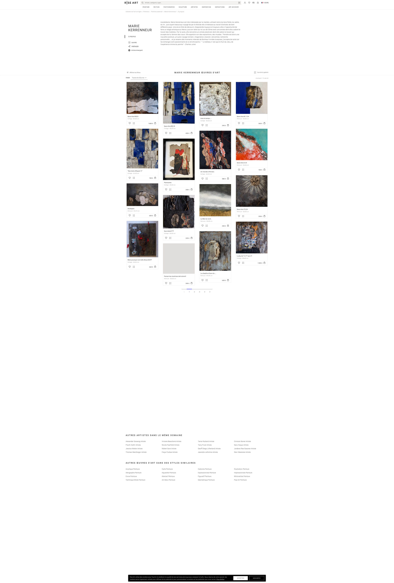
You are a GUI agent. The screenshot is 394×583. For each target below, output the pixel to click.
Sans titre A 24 (242, 163)
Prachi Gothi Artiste (133, 445)
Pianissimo (168, 182)
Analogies (131, 208)
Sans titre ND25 (133, 116)
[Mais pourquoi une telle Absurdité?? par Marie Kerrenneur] (142, 239)
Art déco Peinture (168, 480)
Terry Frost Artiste (205, 445)
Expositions (220, 7)
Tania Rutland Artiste (206, 441)
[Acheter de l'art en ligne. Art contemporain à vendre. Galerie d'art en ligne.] (131, 3)
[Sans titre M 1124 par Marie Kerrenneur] (251, 98)
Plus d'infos (220, 579)
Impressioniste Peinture (243, 473)
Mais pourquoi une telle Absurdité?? (140, 260)
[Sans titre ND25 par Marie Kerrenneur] (142, 98)
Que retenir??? (169, 231)
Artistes (194, 7)
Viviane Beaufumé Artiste (171, 441)
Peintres (146, 11)
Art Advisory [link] (234, 7)
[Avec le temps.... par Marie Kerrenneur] (215, 99)
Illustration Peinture (241, 469)
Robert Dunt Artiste (169, 449)
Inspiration (206, 7)
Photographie (169, 7)
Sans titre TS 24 (242, 209)
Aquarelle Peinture (169, 473)
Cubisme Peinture (204, 469)
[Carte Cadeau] (253, 2)
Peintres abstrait (157, 11)
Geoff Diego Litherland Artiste (209, 449)
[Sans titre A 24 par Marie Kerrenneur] (251, 144)
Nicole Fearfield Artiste (170, 445)
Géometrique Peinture (206, 480)
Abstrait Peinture (168, 476)
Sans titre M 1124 (243, 116)
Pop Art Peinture (240, 480)
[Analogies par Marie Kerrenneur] (142, 194)
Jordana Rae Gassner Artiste (245, 449)
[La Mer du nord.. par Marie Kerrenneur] (215, 200)
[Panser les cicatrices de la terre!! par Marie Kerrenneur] (179, 258)
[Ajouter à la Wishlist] (130, 123)
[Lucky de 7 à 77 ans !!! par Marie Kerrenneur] (251, 237)
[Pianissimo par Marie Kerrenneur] (179, 159)
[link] (239, 3)
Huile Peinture (167, 469)
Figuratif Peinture (204, 476)
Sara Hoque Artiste (241, 445)
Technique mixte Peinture (135, 480)
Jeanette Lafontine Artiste (208, 452)
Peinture (146, 7)
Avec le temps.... (206, 118)
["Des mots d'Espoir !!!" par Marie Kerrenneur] (142, 148)
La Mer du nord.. (206, 219)
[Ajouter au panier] (155, 123)
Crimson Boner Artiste (242, 441)
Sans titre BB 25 (169, 126)
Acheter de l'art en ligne (134, 11)
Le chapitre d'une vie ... (208, 273)
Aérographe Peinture (133, 473)
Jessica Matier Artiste (134, 449)
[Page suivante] (209, 291)
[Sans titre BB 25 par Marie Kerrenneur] (179, 103)
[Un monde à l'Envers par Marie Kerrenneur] (215, 150)
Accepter (240, 578)
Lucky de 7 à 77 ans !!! (244, 256)
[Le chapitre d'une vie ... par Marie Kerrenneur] (215, 251)
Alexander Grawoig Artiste (136, 441)
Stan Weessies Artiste (242, 452)
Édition (156, 7)
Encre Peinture (131, 476)
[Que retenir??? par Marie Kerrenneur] (179, 212)
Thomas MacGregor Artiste (136, 452)
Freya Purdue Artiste (169, 452)
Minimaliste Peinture (242, 476)
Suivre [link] (133, 42)
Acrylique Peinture (133, 469)
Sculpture (183, 7)
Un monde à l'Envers (207, 172)
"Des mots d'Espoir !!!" (135, 171)
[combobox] (138, 78)
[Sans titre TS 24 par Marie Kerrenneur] (251, 191)
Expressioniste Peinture (207, 473)
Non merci (257, 578)
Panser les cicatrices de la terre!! (175, 276)
